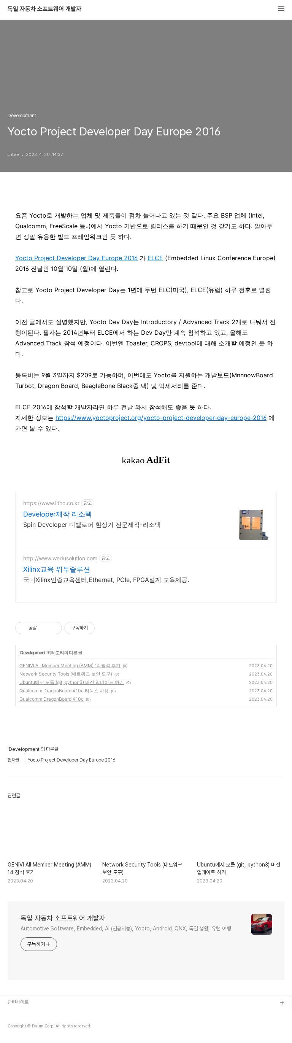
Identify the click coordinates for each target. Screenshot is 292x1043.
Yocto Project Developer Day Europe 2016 (76, 258)
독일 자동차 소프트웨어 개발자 (44, 9)
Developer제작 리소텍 (57, 514)
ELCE (155, 258)
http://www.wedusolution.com (60, 558)
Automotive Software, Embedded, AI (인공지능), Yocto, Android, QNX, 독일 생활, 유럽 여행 (126, 928)
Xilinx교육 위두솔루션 (56, 569)
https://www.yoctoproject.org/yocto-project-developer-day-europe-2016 (161, 417)
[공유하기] (44, 628)
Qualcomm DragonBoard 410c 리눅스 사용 (64, 690)
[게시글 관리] (53, 628)
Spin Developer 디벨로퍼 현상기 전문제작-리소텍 (92, 524)
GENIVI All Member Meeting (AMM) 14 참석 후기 (70, 665)
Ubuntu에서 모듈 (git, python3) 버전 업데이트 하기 (71, 682)
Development (33, 652)
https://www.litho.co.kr (51, 503)
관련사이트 (18, 1002)
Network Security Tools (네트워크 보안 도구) (65, 674)
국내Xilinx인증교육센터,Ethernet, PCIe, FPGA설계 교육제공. (106, 580)
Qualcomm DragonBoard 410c (51, 699)
